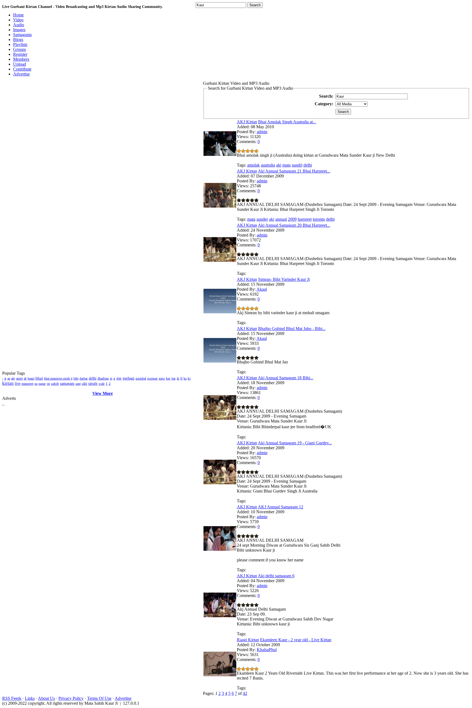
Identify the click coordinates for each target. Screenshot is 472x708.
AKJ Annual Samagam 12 (280, 507)
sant (78, 384)
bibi (75, 378)
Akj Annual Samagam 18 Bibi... (285, 377)
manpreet (27, 384)
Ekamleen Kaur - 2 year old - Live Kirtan (295, 639)
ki (189, 378)
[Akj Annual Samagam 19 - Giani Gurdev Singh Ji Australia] (219, 482)
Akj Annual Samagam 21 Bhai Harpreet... (294, 171)
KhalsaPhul (267, 649)
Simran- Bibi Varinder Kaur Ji (284, 279)
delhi (92, 378)
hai (168, 378)
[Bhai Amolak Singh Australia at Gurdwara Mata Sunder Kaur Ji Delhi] (219, 154)
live (17, 383)
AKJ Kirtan (247, 122)
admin (262, 131)
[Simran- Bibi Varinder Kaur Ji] (219, 312)
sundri (297, 165)
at (25, 378)
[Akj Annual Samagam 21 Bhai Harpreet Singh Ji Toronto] (219, 206)
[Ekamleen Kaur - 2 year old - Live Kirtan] (219, 674)
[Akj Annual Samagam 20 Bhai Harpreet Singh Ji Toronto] (219, 260)
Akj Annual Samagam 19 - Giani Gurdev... (295, 443)
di (111, 378)
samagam (67, 383)
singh (93, 383)
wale (102, 384)
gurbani (128, 378)
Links (30, 698)
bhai (39, 378)
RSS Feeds (11, 698)
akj (13, 378)
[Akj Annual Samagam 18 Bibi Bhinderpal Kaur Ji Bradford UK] (219, 418)
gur (119, 378)
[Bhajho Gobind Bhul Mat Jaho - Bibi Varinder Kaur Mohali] (219, 361)
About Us (46, 698)
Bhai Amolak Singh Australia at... (287, 122)
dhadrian (103, 378)
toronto (319, 219)
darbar (83, 378)
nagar (42, 384)
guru (162, 378)
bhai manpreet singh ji (58, 378)
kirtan (8, 383)
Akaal (261, 289)
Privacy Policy (71, 698)
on (48, 384)
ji (181, 378)
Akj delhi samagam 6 (276, 575)
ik (178, 378)
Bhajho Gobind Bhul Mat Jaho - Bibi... (292, 328)
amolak (253, 165)
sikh (84, 384)
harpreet (305, 219)
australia (268, 165)
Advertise (123, 698)
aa (8, 378)
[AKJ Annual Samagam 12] (219, 549)
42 (245, 693)
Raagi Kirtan (248, 639)
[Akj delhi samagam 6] (219, 615)
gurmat (152, 378)
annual (281, 219)
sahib (55, 383)
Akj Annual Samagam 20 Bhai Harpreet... (294, 225)
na (35, 384)
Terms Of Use (99, 698)
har (174, 378)
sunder (262, 219)
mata (286, 165)
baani (31, 378)
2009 (292, 219)
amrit (19, 378)
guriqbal (140, 378)
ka (185, 378)
